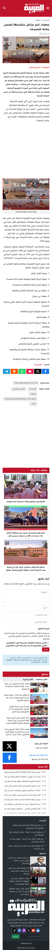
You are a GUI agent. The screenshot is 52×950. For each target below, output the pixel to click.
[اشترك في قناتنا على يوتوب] (33, 930)
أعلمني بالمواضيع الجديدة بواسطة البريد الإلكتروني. (26, 646)
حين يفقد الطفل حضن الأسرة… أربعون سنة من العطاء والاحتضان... (27, 840)
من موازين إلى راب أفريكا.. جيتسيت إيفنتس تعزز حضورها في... (26, 833)
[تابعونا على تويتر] (29, 930)
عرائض (33, 403)
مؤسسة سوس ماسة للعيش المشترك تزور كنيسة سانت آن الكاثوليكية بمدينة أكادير (19, 709)
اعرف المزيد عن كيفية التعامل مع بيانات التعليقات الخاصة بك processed (26, 661)
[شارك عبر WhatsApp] (22, 371)
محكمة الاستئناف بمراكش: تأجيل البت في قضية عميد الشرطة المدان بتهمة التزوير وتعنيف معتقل (26, 569)
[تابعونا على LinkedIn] (38, 930)
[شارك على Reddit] (14, 371)
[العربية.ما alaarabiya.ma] (26, 907)
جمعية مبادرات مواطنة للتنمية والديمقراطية (20, 398)
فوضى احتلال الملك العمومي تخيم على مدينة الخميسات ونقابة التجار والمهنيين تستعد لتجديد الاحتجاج (16, 732)
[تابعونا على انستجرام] (24, 930)
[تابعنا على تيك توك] (15, 930)
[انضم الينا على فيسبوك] (19, 930)
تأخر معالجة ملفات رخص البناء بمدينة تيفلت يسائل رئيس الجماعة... (26, 847)
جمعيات (33, 393)
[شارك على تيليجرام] (7, 371)
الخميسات (32, 388)
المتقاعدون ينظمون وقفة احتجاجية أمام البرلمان (25, 501)
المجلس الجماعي (19, 388)
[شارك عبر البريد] (30, 371)
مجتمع (38, 20)
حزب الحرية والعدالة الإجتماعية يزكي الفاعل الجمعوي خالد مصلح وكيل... (28, 827)
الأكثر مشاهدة (41, 679)
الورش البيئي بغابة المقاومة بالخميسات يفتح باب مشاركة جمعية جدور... (19, 891)
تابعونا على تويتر (42, 747)
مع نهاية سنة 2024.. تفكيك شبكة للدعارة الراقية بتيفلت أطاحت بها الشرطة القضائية (16, 697)
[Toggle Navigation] (48, 8)
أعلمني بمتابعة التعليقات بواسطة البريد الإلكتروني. (26, 643)
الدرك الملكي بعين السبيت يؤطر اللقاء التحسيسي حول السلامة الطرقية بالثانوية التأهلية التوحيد (17, 720)
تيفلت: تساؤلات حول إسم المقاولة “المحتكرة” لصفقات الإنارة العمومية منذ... (19, 881)
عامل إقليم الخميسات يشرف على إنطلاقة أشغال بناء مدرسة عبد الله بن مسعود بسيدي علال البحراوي (26, 535)
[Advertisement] (26, 150)
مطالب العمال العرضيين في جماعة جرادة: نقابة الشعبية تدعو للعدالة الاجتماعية (17, 686)
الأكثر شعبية (28, 679)
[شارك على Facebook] (46, 371)
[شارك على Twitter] (38, 371)
